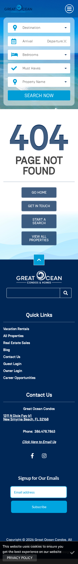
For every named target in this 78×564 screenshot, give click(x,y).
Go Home (39, 192)
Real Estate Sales (16, 343)
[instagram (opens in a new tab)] (44, 456)
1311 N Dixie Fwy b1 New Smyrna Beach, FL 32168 (26, 417)
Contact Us (11, 357)
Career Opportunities (19, 378)
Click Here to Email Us (39, 442)
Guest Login (12, 364)
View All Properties (39, 238)
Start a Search (39, 221)
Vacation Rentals (16, 329)
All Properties (13, 336)
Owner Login (12, 371)
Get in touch (39, 206)
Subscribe (39, 507)
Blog (6, 350)
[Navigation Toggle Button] (69, 8)
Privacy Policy (19, 557)
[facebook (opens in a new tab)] (33, 456)
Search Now (39, 95)
